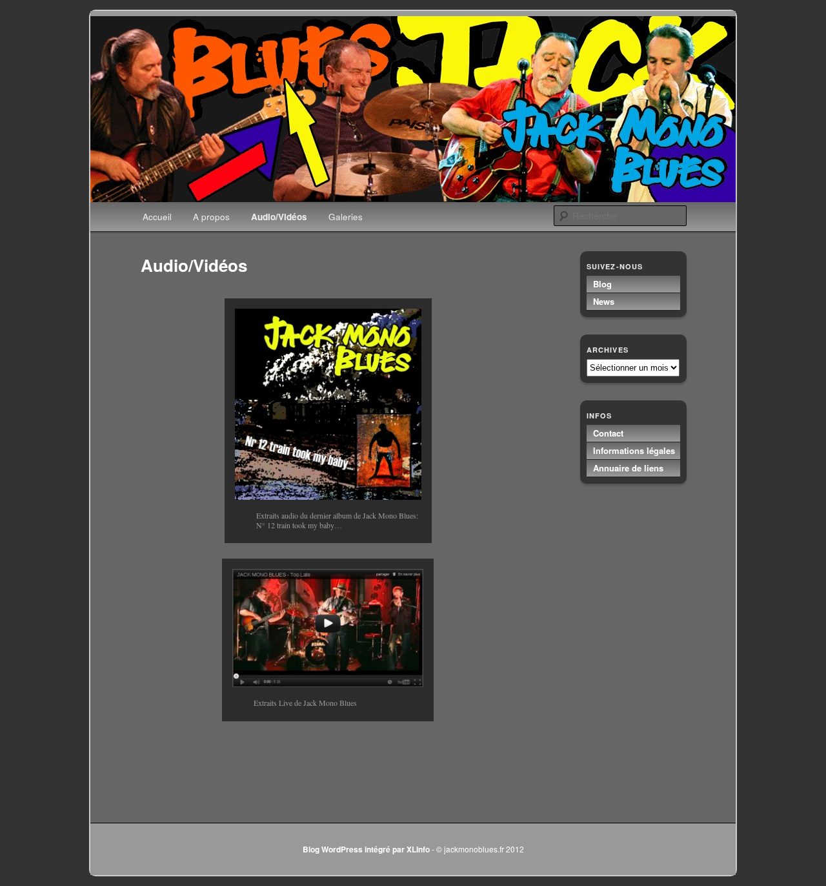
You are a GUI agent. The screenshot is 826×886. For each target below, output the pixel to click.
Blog (602, 284)
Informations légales (634, 450)
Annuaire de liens (628, 468)
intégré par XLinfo (397, 849)
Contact (608, 433)
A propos (211, 217)
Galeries (345, 217)
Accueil (157, 217)
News (603, 301)
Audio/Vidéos (279, 217)
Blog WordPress (333, 849)
